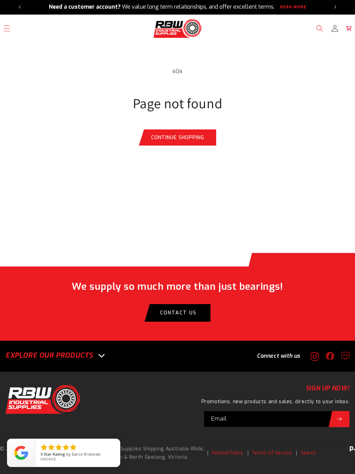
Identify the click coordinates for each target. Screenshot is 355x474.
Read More (293, 7)
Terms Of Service (272, 453)
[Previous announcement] (19, 7)
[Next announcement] (335, 7)
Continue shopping (177, 137)
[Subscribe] (339, 419)
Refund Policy (227, 453)
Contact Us (178, 313)
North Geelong (147, 457)
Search (308, 453)
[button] (319, 28)
